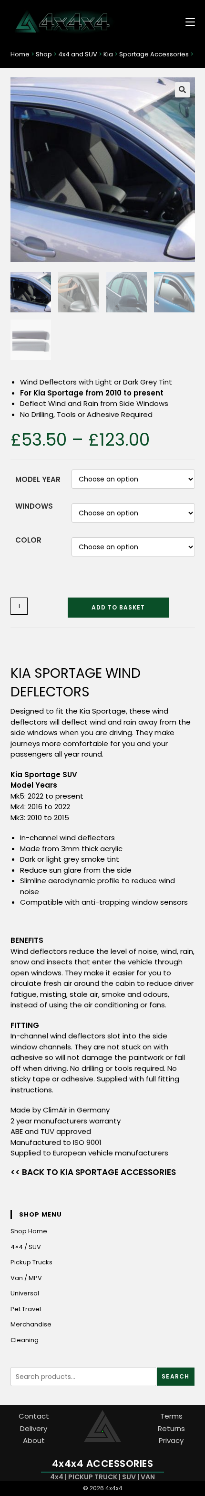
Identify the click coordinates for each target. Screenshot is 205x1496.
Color (28, 540)
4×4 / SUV (25, 1246)
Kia (108, 54)
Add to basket (118, 607)
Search (175, 1376)
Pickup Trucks (31, 1262)
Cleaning (24, 1340)
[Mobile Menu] (186, 21)
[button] (182, 89)
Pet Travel (25, 1309)
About (34, 1440)
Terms (171, 1416)
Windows (34, 506)
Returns (171, 1428)
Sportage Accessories (154, 54)
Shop (44, 54)
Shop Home (28, 1231)
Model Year (38, 479)
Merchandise (30, 1324)
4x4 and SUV (77, 54)
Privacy (171, 1440)
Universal (24, 1293)
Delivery (33, 1428)
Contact (34, 1416)
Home (20, 54)
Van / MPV (26, 1277)
